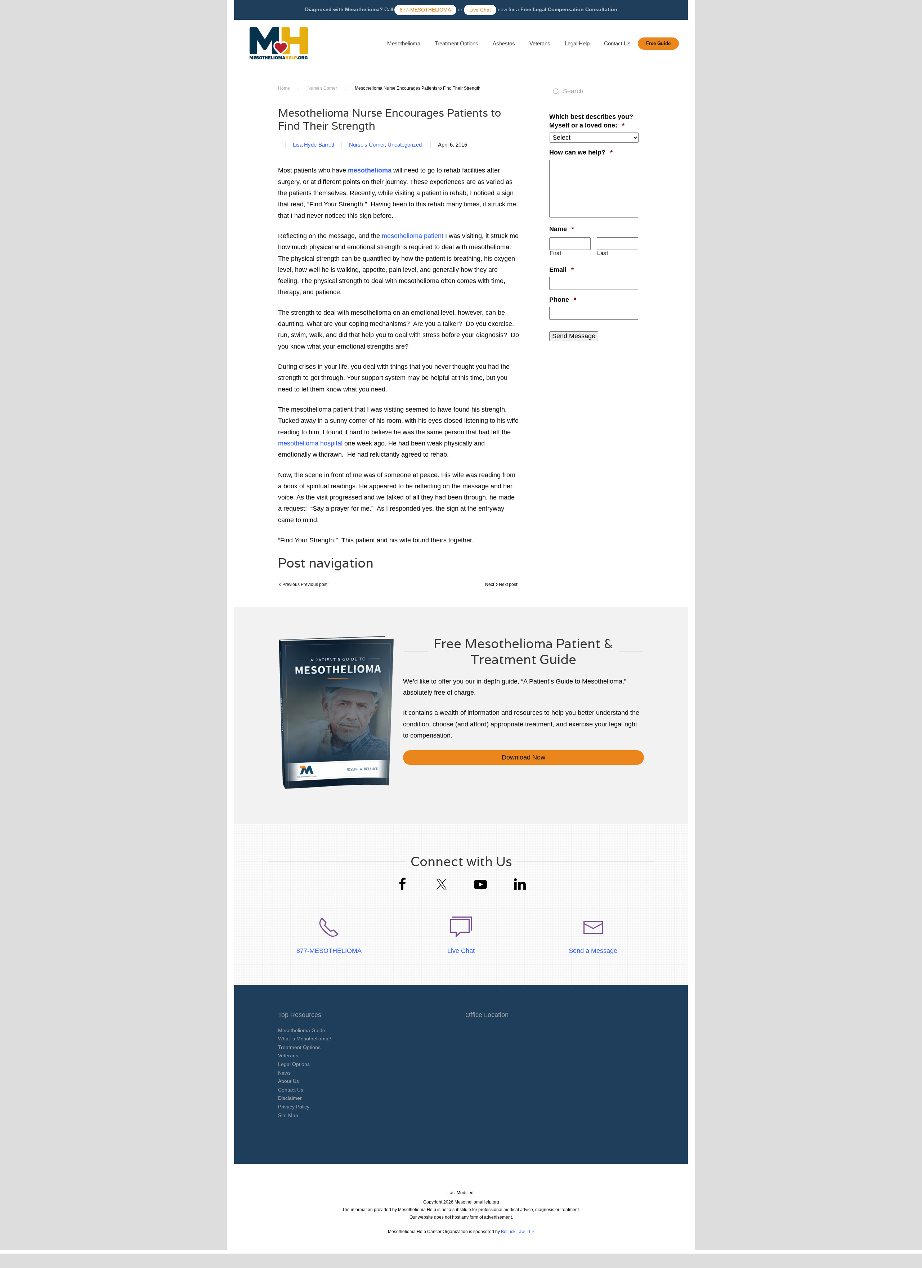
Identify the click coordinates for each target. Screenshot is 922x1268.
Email (561, 269)
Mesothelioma (403, 43)
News (284, 1073)
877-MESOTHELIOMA (425, 10)
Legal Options (294, 1064)
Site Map (288, 1115)
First (555, 253)
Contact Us (617, 43)
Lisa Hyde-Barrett (313, 145)
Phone (562, 299)
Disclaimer (290, 1098)
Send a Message (593, 950)
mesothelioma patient (412, 235)
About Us (288, 1081)
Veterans (539, 43)
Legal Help (577, 43)
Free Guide (658, 43)
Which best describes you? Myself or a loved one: (593, 121)
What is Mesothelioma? (304, 1038)
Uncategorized (405, 145)
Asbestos (504, 43)
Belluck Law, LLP (517, 1231)
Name (561, 229)
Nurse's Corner (322, 88)
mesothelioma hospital (310, 443)
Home (284, 88)
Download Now (523, 757)
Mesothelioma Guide (301, 1030)
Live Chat (480, 10)
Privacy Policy (293, 1107)
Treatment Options (456, 43)
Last (602, 253)
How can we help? (581, 152)
